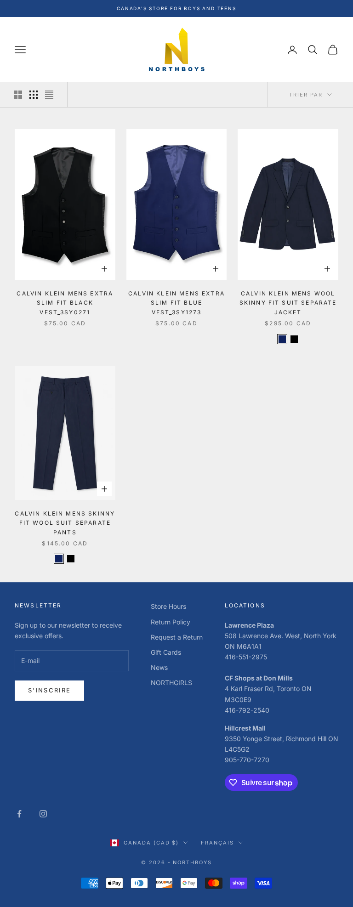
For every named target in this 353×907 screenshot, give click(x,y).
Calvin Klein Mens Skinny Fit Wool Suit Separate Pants (65, 523)
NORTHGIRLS (171, 682)
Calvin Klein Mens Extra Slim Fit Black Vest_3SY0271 (65, 303)
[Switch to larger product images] (18, 94)
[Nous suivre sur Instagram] (43, 813)
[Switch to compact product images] (49, 94)
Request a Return (177, 637)
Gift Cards (166, 652)
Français (217, 842)
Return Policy (170, 622)
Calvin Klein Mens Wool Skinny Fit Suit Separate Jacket (288, 303)
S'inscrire (49, 690)
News (159, 667)
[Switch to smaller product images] (33, 94)
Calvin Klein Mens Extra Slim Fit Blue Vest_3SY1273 (176, 303)
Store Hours (168, 606)
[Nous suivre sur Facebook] (19, 813)
